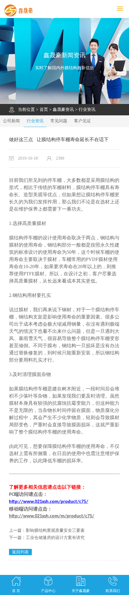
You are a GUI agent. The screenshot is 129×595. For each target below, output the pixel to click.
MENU (128, 9)
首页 (44, 109)
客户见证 (82, 121)
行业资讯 (87, 109)
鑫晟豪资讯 (63, 109)
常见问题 (58, 121)
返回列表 (20, 552)
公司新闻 (11, 121)
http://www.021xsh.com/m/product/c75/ (51, 516)
